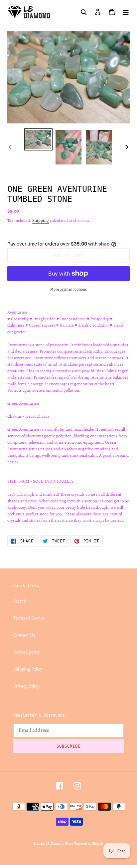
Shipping (40, 220)
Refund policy (26, 652)
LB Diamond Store (59, 843)
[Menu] (126, 12)
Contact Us (24, 635)
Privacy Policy (26, 686)
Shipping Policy (27, 669)
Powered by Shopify (89, 843)
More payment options (68, 289)
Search (19, 601)
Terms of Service (29, 618)
